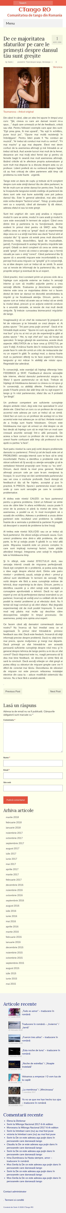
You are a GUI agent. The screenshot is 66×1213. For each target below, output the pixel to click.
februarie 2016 (14, 937)
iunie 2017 (11, 858)
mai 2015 (11, 983)
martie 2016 (12, 931)
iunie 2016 (11, 916)
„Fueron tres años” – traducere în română (40, 1039)
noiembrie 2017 (14, 832)
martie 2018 (12, 817)
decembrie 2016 (14, 885)
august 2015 (12, 968)
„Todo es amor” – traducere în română (38, 1013)
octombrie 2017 (14, 838)
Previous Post (12, 691)
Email (6, 770)
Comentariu (9, 720)
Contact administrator (14, 1191)
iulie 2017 (11, 853)
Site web (7, 782)
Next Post (55, 691)
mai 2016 (11, 921)
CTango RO (35, 10)
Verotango (46, 62)
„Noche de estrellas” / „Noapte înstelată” (38, 1065)
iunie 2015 (11, 978)
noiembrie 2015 (14, 952)
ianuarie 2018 (13, 827)
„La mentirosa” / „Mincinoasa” (38, 1089)
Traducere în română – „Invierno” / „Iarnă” (40, 1026)
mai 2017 (11, 864)
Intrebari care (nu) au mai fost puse (34, 1131)
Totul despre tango (33, 62)
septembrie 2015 (15, 963)
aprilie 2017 (12, 869)
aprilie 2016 (12, 926)
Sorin (10, 62)
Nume (6, 758)
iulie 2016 (11, 911)
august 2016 (12, 905)
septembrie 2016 (15, 900)
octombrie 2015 (14, 957)
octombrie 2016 (14, 895)
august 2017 (12, 848)
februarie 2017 (14, 879)
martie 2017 (12, 874)
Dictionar (21, 1120)
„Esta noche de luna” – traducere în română (41, 1052)
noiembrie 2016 (14, 890)
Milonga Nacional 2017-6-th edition (34, 1124)
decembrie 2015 (14, 947)
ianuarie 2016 (13, 942)
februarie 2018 (14, 822)
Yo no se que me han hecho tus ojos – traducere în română (41, 1101)
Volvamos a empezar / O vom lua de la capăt (41, 1078)
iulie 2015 (11, 973)
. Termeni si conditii (13, 1200)
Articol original (26, 111)
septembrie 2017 (15, 843)
